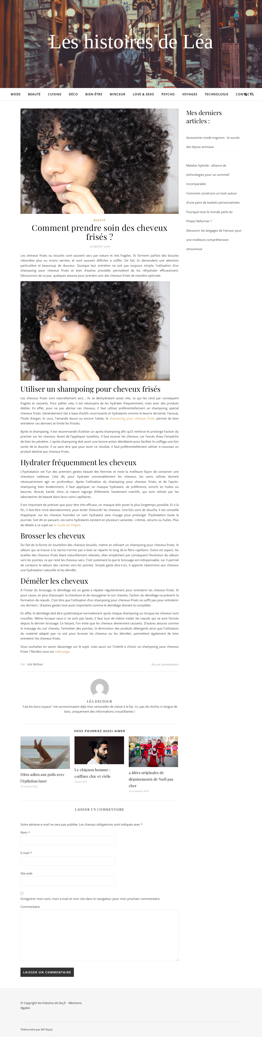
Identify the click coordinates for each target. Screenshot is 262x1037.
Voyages (189, 94)
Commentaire (30, 907)
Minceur (117, 94)
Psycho (168, 94)
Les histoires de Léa (131, 41)
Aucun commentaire (165, 664)
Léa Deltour (35, 664)
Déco (73, 94)
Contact (244, 94)
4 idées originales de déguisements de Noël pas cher (151, 779)
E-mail (26, 853)
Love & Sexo (143, 94)
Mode (16, 94)
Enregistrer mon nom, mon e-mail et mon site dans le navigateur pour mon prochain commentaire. (90, 899)
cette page (62, 651)
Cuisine (54, 94)
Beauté (34, 94)
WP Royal (46, 1029)
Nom (25, 832)
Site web (26, 873)
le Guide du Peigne (67, 525)
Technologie (216, 94)
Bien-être (93, 94)
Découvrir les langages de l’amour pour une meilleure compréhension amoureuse (214, 239)
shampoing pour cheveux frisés (132, 418)
